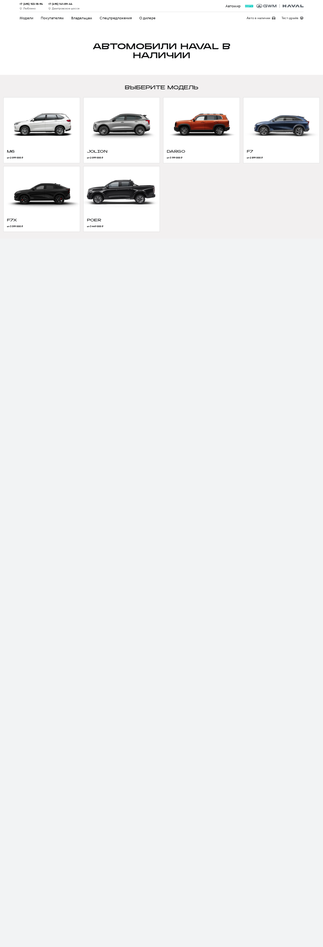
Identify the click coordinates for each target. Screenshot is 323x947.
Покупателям (52, 18)
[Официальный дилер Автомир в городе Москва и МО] (280, 6)
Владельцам (81, 18)
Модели (26, 18)
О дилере (147, 18)
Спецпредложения (116, 18)
